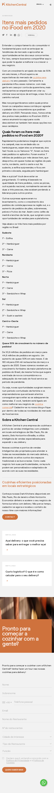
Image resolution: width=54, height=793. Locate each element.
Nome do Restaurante (9, 716)
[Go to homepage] (14, 4)
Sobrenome (6, 690)
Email (4, 707)
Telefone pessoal (20, 698)
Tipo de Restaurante (9, 740)
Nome (4, 681)
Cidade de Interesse (9, 733)
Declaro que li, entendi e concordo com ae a (27, 760)
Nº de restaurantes (9, 724)
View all (31, 35)
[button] (40, 5)
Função (4, 748)
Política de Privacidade (17, 760)
